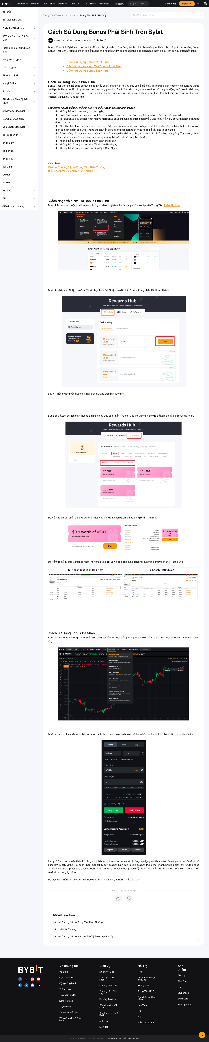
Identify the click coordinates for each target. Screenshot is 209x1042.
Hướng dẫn (143, 985)
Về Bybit (63, 971)
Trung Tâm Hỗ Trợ (147, 991)
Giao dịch (182, 975)
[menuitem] (19, 11)
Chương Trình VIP (108, 985)
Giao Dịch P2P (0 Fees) (107, 978)
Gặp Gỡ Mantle (66, 977)
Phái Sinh (182, 981)
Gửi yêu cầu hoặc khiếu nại (146, 978)
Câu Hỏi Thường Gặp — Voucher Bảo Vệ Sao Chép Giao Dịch (84, 936)
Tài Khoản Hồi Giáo (68, 1012)
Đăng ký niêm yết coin (108, 1006)
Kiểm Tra (103, 1026)
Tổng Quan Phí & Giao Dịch (70, 1019)
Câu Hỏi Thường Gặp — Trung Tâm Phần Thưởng (78, 922)
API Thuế (103, 1021)
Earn (180, 987)
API (139, 1016)
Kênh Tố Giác (66, 1000)
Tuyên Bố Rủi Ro (67, 995)
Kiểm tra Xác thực (146, 1022)
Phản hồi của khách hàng (147, 998)
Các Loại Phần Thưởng (64, 929)
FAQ (140, 971)
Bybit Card (183, 998)
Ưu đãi (72, 15)
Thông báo (65, 989)
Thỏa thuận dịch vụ (113, 1038)
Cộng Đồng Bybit (67, 983)
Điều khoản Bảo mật (131, 1038)
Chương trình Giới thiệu (108, 992)
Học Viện (142, 1005)
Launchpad (183, 993)
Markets (35, 3)
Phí (139, 1011)
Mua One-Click (106, 971)
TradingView (184, 1004)
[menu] (19, 109)
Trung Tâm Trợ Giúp (53, 15)
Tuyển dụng (65, 1006)
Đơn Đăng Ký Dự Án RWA (109, 1014)
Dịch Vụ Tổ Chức (108, 999)
